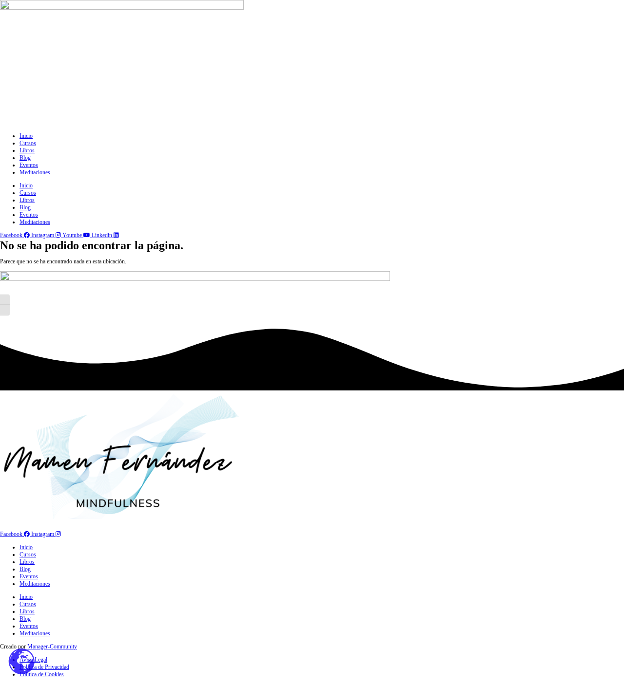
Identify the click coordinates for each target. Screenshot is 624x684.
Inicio (26, 135)
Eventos (29, 165)
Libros (27, 150)
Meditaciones (35, 172)
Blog (25, 157)
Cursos (28, 143)
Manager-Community (52, 646)
